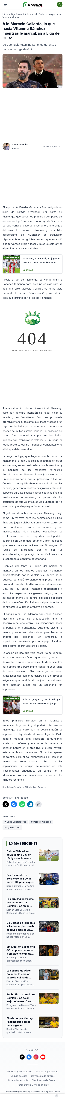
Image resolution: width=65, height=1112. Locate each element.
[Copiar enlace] (38, 804)
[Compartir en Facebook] (14, 804)
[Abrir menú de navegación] (5, 4)
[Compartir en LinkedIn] (30, 804)
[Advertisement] (32, 114)
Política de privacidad (47, 1071)
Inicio (5, 14)
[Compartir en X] (6, 804)
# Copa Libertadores (15, 821)
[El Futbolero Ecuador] (32, 4)
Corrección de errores (43, 1076)
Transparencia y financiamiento (32, 1084)
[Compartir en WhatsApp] (22, 804)
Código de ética (18, 1076)
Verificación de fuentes (44, 1080)
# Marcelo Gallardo (41, 821)
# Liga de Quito (12, 827)
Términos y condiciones (19, 1071)
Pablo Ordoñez (20, 144)
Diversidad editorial (18, 1080)
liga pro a (16, 14)
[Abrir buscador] (59, 4)
